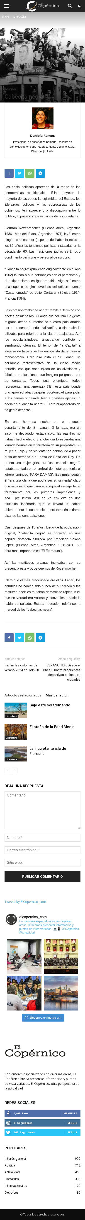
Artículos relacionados (23, 695)
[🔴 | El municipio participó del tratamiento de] (24, 993)
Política (10, 1165)
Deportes (11, 1192)
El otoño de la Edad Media (51, 726)
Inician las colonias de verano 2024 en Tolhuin (22, 667)
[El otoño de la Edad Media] (16, 732)
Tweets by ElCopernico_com (25, 901)
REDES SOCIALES (20, 1102)
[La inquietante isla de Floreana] (16, 753)
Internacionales (16, 1185)
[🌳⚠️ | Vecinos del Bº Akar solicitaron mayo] (24, 956)
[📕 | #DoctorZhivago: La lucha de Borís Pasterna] (61, 993)
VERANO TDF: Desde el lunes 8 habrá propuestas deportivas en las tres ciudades (61, 672)
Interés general (16, 1158)
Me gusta (70, 1113)
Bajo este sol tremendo (49, 705)
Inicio (5, 17)
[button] (70, 7)
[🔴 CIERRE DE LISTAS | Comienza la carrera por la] (61, 956)
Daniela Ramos (42, 135)
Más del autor (57, 695)
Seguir (72, 1123)
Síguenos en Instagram (45, 1017)
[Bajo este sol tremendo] (16, 710)
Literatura (19, 17)
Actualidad (12, 1172)
